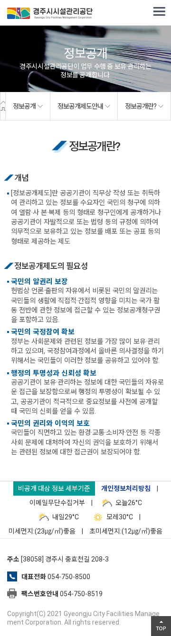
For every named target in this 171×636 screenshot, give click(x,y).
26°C (128, 503)
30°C (119, 517)
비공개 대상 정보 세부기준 (54, 488)
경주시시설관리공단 (50, 14)
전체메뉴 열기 (159, 12)
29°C (65, 517)
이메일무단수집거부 (57, 503)
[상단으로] (161, 626)
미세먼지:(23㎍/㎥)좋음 (42, 531)
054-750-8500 (69, 577)
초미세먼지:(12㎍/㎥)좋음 (125, 531)
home (2, 106)
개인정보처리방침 (126, 488)
